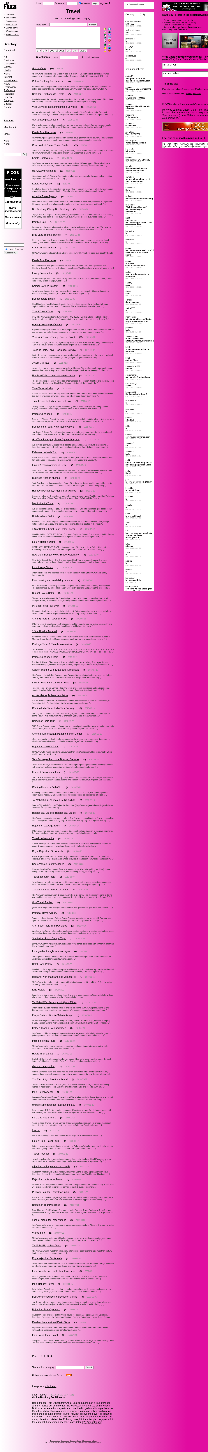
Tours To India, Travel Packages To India (54, 350)
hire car (36, 1130)
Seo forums (11, 18)
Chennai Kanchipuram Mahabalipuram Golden (57, 733)
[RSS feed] (69, 1375)
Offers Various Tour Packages (48, 864)
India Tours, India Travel (45, 1335)
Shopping (9, 100)
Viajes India (38, 1232)
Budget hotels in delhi (44, 298)
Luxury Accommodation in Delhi (49, 465)
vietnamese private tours (45, 119)
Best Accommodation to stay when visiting (54, 1296)
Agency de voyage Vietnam (47, 324)
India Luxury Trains (42, 567)
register (103, 3)
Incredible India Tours (43, 1041)
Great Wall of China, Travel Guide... (51, 145)
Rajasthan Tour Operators (46, 1309)
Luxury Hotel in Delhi (43, 542)
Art (5, 57)
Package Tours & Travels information (52, 644)
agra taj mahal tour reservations (49, 1220)
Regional (9, 93)
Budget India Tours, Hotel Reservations (53, 426)
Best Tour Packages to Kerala (48, 94)
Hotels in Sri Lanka (42, 1053)
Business (9, 60)
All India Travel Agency (44, 196)
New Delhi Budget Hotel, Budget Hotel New (55, 554)
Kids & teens (11, 80)
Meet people (11, 24)
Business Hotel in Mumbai (46, 478)
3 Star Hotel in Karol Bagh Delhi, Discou (54, 529)
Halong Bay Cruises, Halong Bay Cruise (54, 813)
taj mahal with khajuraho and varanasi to (54, 977)
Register (85, 57)
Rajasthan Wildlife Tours (45, 746)
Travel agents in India (43, 876)
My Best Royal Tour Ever (45, 606)
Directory (10, 44)
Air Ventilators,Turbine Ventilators (50, 695)
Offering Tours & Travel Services (49, 618)
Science (8, 97)
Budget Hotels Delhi (43, 593)
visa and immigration (43, 1066)
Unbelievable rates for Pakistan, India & (53, 1105)
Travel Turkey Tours (42, 311)
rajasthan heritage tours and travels (51, 1166)
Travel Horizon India (43, 838)
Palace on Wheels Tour (44, 452)
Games (8, 67)
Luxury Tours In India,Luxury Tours (50, 682)
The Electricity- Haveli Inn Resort (50, 1079)
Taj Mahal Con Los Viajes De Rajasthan (53, 800)
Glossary (73, 1441)
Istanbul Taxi (39, 222)
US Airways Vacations (44, 171)
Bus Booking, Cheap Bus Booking (50, 209)
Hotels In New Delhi (43, 516)
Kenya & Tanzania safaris (46, 772)
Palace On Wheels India (45, 657)
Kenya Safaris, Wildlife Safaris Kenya (52, 1015)
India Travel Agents (42, 1092)
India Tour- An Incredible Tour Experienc (53, 1271)
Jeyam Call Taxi (40, 362)
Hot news (10, 14)
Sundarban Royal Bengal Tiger (49, 938)
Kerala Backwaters (42, 158)
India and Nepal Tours (44, 1117)
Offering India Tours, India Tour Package (53, 708)
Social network (12, 34)
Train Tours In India (42, 388)
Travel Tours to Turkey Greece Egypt (51, 401)
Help (6, 140)
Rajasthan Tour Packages (46, 1205)
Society (8, 104)
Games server (12, 28)
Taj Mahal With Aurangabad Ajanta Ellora (54, 1002)
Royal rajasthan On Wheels (47, 1258)
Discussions (11, 21)
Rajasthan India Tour (43, 721)
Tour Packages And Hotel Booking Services (55, 759)
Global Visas (39, 68)
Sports (7, 107)
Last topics (65, 1441)
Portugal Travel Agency (44, 913)
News (7, 83)
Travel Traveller (40, 1153)
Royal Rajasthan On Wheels (47, 851)
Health (7, 70)
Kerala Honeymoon (42, 183)
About (7, 144)
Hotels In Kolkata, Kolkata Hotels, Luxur (53, 375)
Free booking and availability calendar (52, 580)
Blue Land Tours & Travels (46, 234)
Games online (55, 1441)
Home (7, 73)
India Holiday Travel (43, 1284)
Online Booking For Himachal (48, 81)
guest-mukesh (39, 1394)
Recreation (10, 87)
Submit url (9, 50)
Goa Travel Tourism (42, 902)
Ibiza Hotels (38, 989)
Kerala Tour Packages (44, 132)
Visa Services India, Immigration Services (54, 107)
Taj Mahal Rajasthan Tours (46, 1245)
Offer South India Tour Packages (49, 925)
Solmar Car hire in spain (45, 286)
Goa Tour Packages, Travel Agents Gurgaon (55, 439)
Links (7, 134)
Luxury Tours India (42, 273)
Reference (9, 90)
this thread (50, 1386)
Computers (10, 63)
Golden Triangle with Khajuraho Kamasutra (55, 670)
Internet (8, 77)
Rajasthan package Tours (46, 825)
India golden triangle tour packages (51, 951)
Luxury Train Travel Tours (45, 1141)
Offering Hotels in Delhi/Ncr (47, 787)
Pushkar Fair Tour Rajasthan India (50, 1192)
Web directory (12, 31)
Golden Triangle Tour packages (49, 1028)
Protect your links (193, 93)
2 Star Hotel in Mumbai (44, 631)
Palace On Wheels (42, 414)
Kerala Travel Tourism (44, 247)
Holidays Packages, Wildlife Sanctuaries (54, 490)
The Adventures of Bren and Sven (50, 889)
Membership (10, 127)
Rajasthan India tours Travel (47, 1179)
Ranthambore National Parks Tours (51, 1322)
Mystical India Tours (42, 503)
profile (178, 15)
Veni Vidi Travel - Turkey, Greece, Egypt (53, 337)
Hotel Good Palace (42, 964)
